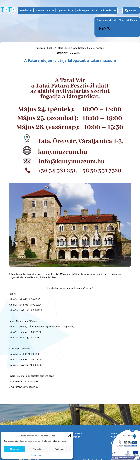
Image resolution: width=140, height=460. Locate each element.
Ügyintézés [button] (64, 10)
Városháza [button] (107, 10)
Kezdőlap (41, 48)
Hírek (49, 48)
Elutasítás (37, 449)
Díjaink (76, 436)
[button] (69, 435)
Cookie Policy (36, 455)
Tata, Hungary (112, 28)
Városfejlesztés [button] (85, 10)
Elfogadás (14, 449)
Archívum (77, 433)
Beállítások (60, 449)
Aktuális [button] (23, 10)
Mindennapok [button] (43, 10)
